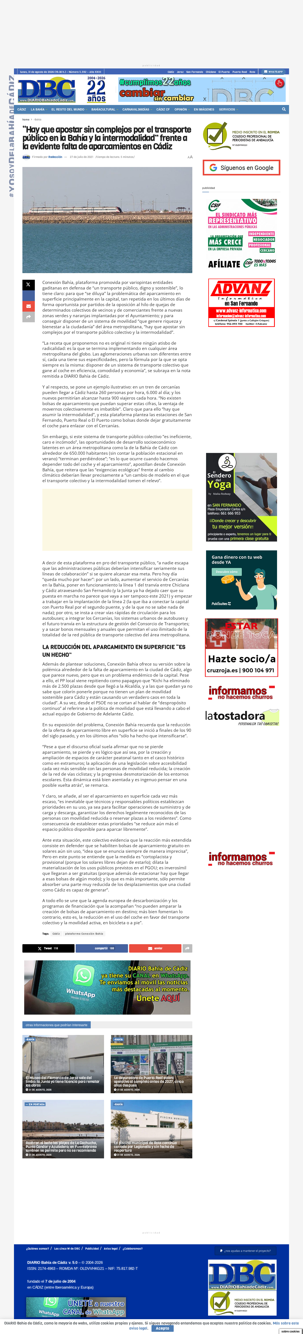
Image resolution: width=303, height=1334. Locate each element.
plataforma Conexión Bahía (84, 934)
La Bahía (37, 109)
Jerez (180, 72)
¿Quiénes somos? (37, 1249)
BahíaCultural (103, 109)
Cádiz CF (163, 109)
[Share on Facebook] (28, 295)
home (26, 119)
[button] (245, 1251)
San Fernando (194, 72)
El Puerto (224, 72)
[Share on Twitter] (28, 285)
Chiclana (211, 72)
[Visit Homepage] (63, 89)
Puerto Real (239, 72)
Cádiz (171, 72)
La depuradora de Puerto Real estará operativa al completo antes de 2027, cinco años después (149, 1081)
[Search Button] (284, 109)
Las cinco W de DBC (67, 1249)
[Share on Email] (28, 306)
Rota (252, 72)
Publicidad (92, 1249)
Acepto (162, 1328)
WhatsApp (275, 72)
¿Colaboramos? (133, 1249)
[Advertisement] (151, 31)
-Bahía (37, 119)
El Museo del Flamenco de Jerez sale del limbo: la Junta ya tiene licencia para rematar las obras (63, 1081)
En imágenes (204, 109)
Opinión (181, 109)
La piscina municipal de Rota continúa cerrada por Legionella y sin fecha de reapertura (145, 1146)
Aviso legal (111, 1249)
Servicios (227, 109)
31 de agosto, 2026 (39, 1089)
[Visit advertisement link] (202, 89)
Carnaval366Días (135, 109)
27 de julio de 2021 (81, 157)
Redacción (55, 157)
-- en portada (35, 1104)
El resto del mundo (67, 109)
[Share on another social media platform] (28, 317)
